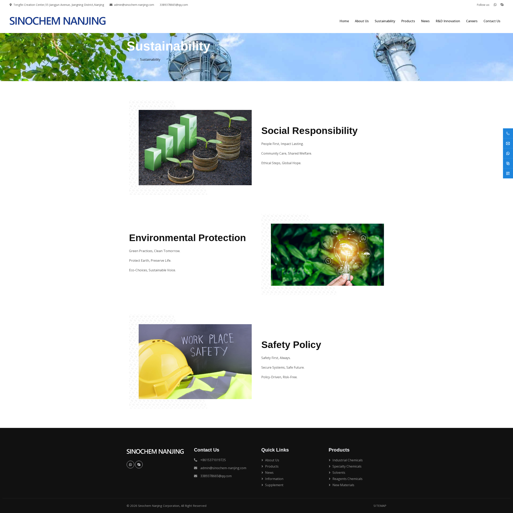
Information (274, 479)
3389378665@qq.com (174, 5)
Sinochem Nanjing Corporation (158, 506)
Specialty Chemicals (347, 466)
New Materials (343, 485)
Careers (472, 21)
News (425, 21)
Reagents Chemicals (347, 479)
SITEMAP (380, 506)
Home (344, 21)
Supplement (274, 485)
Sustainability (385, 21)
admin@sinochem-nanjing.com (134, 5)
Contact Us (492, 21)
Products (408, 21)
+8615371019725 (213, 460)
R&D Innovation (448, 21)
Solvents (338, 472)
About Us (362, 21)
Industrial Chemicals (347, 460)
